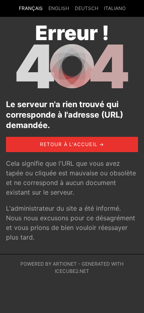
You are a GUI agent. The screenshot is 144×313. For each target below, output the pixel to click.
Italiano (115, 8)
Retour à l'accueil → (72, 144)
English (58, 8)
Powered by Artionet (48, 264)
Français (31, 8)
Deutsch (86, 8)
